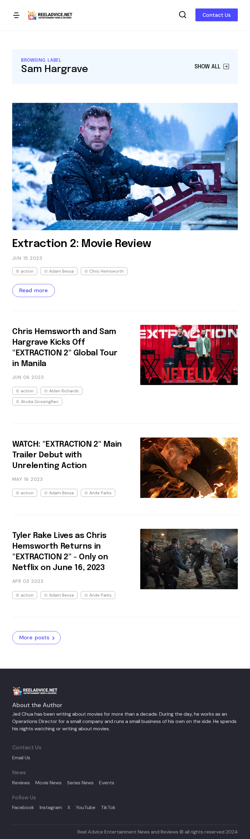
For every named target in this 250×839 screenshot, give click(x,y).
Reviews (21, 783)
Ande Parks (100, 493)
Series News (80, 783)
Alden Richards (64, 391)
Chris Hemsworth (106, 271)
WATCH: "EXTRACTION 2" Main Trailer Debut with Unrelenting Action (67, 455)
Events (106, 783)
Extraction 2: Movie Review (81, 243)
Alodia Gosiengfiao (40, 401)
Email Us (21, 758)
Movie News (48, 783)
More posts (34, 637)
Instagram (51, 807)
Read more (33, 290)
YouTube (85, 807)
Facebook (23, 807)
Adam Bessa (61, 271)
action (27, 271)
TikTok (108, 807)
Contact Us (216, 15)
